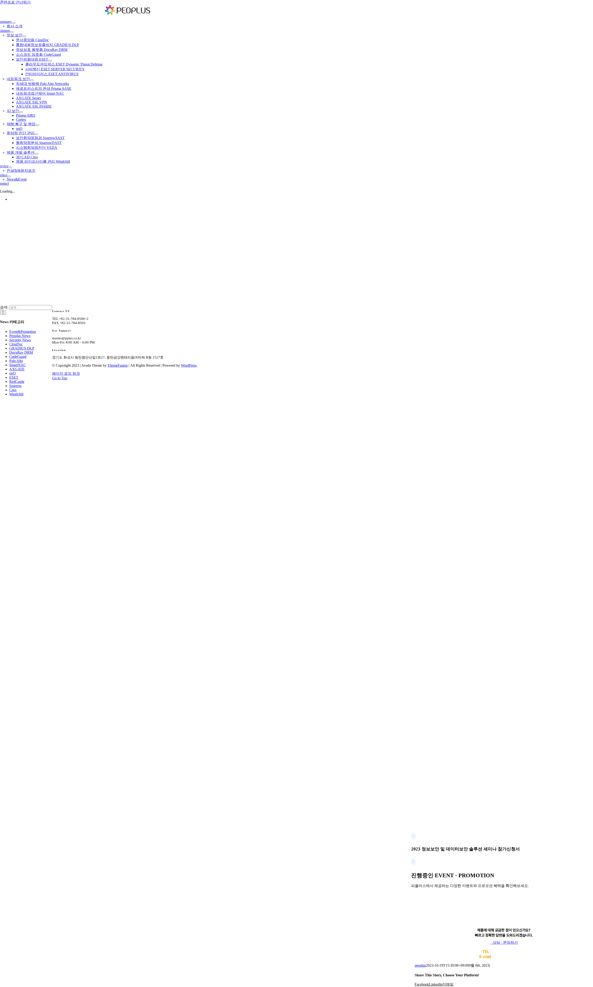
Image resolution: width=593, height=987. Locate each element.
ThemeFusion (117, 365)
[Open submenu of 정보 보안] (24, 36)
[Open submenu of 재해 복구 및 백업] (37, 125)
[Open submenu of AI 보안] (21, 112)
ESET (13, 377)
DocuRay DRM (21, 352)
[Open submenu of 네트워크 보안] (32, 80)
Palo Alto (16, 361)
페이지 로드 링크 (66, 373)
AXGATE (17, 369)
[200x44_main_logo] (128, 14)
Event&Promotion (22, 332)
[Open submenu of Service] (10, 167)
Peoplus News (19, 336)
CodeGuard (17, 357)
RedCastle (16, 382)
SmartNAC (17, 365)
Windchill (16, 394)
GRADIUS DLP (21, 348)
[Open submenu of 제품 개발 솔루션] (36, 153)
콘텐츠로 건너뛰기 (15, 2)
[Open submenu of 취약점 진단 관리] (36, 134)
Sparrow (15, 386)
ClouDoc (16, 344)
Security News (20, 340)
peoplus (420, 965)
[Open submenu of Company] (14, 23)
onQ (12, 373)
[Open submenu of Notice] (9, 176)
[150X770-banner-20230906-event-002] (500, 926)
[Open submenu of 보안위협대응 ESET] (50, 60)
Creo (12, 390)
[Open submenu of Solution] (11, 32)
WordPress (189, 365)
